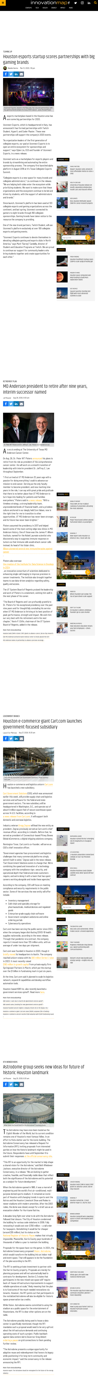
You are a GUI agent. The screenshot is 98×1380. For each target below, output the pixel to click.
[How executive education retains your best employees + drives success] (62, 627)
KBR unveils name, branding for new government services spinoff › (23, 1004)
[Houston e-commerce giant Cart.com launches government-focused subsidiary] (28, 765)
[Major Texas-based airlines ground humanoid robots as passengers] (62, 521)
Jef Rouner (7, 398)
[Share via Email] (21, 74)
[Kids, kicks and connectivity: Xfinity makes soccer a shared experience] (62, 930)
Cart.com (49, 784)
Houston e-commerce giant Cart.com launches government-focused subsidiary (42, 724)
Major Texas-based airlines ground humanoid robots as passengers (81, 521)
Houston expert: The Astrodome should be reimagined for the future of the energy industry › (28, 1372)
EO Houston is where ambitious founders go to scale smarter (80, 611)
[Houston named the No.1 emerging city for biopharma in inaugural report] (62, 840)
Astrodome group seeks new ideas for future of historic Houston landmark (43, 1070)
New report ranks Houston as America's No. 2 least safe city (80, 537)
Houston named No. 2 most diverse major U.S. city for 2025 (80, 1201)
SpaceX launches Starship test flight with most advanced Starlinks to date (80, 293)
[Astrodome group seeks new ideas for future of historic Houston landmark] (28, 1110)
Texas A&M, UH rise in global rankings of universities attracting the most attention (81, 506)
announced (37, 458)
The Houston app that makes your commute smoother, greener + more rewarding (81, 1293)
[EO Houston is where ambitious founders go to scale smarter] (62, 611)
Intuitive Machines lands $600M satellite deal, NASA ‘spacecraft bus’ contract (82, 873)
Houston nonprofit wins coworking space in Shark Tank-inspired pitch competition (81, 1218)
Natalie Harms (13, 68)
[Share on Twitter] (11, 74)
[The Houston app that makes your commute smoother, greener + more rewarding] (62, 1292)
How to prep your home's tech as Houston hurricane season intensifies (81, 1309)
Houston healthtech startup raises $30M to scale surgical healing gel (81, 260)
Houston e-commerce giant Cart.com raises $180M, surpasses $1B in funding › (26, 1011)
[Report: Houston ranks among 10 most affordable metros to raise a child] (62, 170)
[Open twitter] (76, 3)
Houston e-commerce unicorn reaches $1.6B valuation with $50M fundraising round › (28, 1015)
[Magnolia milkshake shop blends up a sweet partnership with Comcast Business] (62, 946)
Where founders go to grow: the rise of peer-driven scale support (81, 595)
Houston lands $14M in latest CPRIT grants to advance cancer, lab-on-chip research (81, 1186)
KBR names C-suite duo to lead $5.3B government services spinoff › (23, 1001)
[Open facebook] (69, 3)
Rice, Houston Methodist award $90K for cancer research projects (81, 202)
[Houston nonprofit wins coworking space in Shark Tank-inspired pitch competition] (62, 1218)
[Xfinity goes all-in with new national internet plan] (62, 1276)
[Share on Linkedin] (16, 74)
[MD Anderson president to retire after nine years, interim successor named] (28, 430)
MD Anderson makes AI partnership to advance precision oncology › (23, 640)
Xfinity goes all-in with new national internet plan (79, 1275)
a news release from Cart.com (16, 816)
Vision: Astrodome (42, 1251)
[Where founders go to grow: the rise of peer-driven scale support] (62, 595)
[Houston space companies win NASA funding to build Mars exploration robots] (62, 276)
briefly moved (9, 954)
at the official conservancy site (38, 1156)
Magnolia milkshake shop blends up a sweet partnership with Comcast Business (81, 947)
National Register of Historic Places (19, 1235)
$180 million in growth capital (16, 964)
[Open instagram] (82, 3)
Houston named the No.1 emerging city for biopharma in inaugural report (82, 841)
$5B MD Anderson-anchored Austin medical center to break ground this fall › (26, 637)
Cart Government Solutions (15, 793)
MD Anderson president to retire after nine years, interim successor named (45, 389)
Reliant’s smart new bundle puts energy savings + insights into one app (81, 960)
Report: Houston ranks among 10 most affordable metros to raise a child (81, 171)
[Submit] (95, 3)
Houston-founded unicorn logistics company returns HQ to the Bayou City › (25, 1008)
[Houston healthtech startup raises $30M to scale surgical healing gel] (62, 261)
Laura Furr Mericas (10, 733)
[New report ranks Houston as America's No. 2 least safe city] (62, 537)
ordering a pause (10, 1340)
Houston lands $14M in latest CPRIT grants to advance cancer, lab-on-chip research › (28, 633)
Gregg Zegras (24, 825)
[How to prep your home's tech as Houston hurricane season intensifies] (62, 1308)
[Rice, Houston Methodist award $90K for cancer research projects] (62, 202)
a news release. (35, 500)
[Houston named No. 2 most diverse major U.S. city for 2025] (62, 1202)
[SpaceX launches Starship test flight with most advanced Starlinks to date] (62, 293)
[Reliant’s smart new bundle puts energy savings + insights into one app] (62, 962)
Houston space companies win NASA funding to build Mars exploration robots (80, 277)
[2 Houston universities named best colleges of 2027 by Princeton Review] (62, 856)
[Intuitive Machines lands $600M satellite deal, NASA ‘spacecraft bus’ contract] (62, 872)
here (42, 992)
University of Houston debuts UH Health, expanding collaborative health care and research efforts (81, 187)
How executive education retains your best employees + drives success (81, 628)
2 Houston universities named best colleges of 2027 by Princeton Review (82, 857)
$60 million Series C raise (42, 957)
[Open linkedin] (89, 3)
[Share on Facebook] (5, 74)
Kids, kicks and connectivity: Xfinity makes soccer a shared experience (82, 930)
